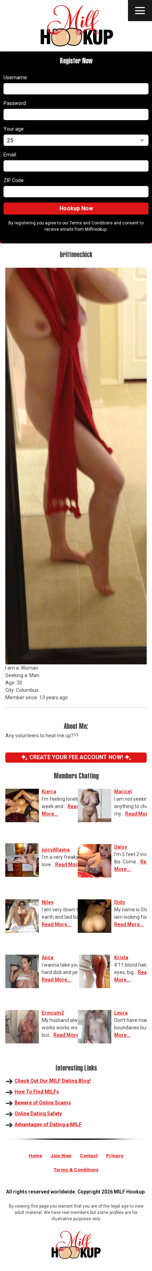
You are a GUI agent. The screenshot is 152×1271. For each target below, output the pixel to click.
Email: (10, 154)
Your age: (14, 129)
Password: (15, 103)
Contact (89, 1155)
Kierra (49, 791)
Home (35, 1155)
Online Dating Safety (38, 1113)
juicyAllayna (56, 849)
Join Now (61, 1155)
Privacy (114, 1155)
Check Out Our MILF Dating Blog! (52, 1081)
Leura (121, 1013)
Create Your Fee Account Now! (76, 757)
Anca (47, 957)
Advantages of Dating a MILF (48, 1124)
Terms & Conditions (76, 1169)
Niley (47, 902)
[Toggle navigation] (140, 10)
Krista (121, 957)
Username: (16, 77)
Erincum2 (53, 1013)
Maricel (123, 791)
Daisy (120, 847)
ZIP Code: (14, 180)
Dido (119, 902)
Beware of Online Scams (42, 1102)
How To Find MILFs (36, 1092)
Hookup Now (76, 208)
